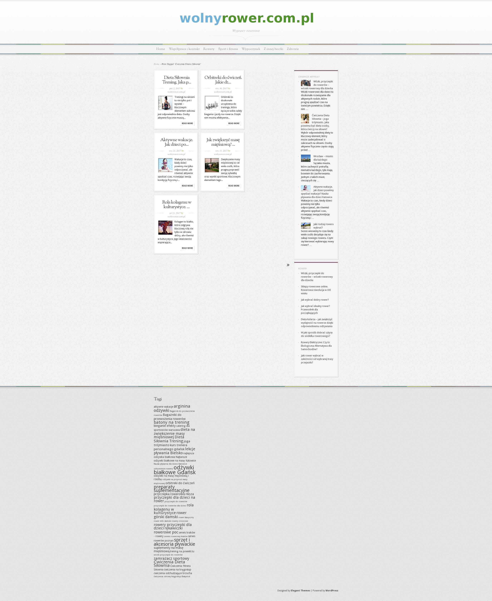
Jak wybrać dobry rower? (315, 299)
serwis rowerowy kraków (176, 536)
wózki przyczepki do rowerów (168, 555)
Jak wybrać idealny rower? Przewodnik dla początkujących (315, 309)
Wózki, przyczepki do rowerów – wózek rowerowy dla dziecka (317, 85)
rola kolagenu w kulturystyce (174, 509)
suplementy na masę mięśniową (168, 549)
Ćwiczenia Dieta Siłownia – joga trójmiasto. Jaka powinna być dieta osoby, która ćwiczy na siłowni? (315, 122)
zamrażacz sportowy (171, 558)
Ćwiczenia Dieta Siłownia (169, 563)
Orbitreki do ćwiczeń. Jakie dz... (223, 80)
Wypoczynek (251, 49)
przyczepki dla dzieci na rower (174, 499)
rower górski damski (170, 514)
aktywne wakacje (163, 406)
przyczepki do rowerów (176, 501)
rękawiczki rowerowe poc (168, 530)
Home (160, 49)
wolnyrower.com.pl (176, 91)
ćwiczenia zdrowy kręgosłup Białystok (172, 576)
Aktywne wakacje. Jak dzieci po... (176, 142)
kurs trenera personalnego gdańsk (170, 447)
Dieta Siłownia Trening (169, 439)
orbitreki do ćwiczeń (179, 483)
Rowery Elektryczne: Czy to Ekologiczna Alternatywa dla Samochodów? (316, 346)
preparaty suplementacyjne (171, 488)
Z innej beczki (273, 49)
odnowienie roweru (163, 468)
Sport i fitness (228, 49)
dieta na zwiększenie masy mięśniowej (174, 433)
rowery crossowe (180, 521)
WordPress (332, 590)
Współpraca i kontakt (184, 49)
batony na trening (171, 422)
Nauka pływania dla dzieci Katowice (170, 464)
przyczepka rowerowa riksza (174, 494)
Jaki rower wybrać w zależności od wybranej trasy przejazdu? (317, 359)
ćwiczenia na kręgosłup (177, 569)
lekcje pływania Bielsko (174, 451)
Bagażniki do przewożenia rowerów (170, 417)
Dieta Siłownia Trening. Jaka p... (176, 80)
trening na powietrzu (182, 551)
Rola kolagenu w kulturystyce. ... (176, 204)
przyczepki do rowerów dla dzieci (170, 506)
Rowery (208, 49)
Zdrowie (293, 49)
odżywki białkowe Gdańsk (175, 470)
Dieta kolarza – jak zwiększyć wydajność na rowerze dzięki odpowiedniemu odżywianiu (317, 323)
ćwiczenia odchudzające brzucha (173, 573)
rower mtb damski (162, 521)
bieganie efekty (165, 426)
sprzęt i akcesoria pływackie (174, 542)
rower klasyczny (186, 517)
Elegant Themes (300, 590)
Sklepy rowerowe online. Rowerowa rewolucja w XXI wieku (316, 290)
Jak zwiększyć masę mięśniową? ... (223, 142)
